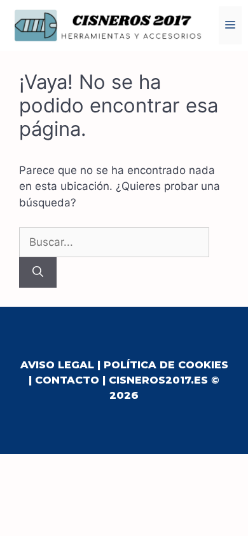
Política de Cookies (166, 365)
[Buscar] (38, 272)
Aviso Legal (57, 365)
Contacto (67, 380)
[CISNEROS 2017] (108, 24)
